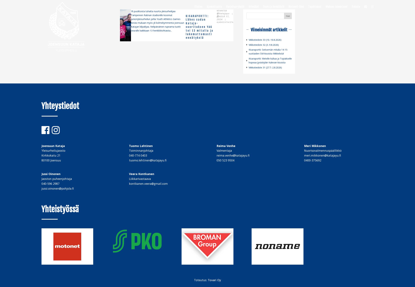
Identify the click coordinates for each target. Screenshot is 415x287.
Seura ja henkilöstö (273, 7)
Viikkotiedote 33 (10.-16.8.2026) (265, 39)
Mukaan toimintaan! (337, 7)
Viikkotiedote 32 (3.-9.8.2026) (264, 44)
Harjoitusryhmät (235, 7)
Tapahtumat (314, 7)
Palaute (356, 7)
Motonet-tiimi (296, 7)
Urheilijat (254, 7)
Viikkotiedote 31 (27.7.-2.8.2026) (265, 67)
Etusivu (198, 7)
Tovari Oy (214, 280)
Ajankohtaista (214, 7)
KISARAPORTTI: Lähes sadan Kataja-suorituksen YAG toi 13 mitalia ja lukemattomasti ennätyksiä (199, 26)
